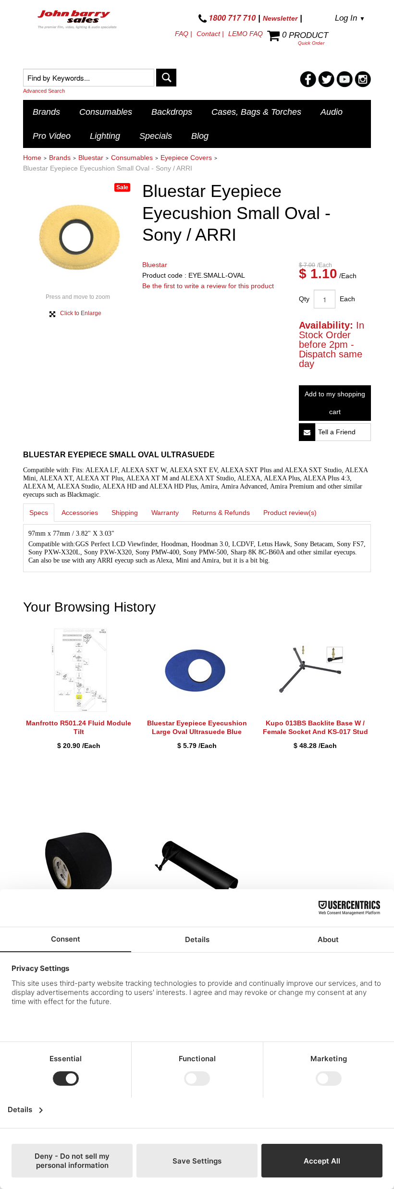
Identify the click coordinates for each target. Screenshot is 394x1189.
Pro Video (52, 136)
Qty (304, 299)
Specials (155, 136)
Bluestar (90, 157)
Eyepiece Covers (186, 157)
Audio (331, 112)
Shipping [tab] (124, 512)
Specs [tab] (38, 512)
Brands (46, 112)
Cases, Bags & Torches (256, 112)
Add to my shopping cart (335, 403)
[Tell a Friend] (307, 432)
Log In (350, 18)
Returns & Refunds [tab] (221, 512)
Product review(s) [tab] (290, 512)
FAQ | (183, 33)
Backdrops (171, 112)
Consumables (105, 112)
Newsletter (280, 18)
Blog (200, 136)
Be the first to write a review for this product (208, 286)
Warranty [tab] (165, 512)
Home (32, 157)
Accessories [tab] (80, 512)
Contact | (210, 33)
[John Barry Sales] (78, 20)
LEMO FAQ (245, 33)
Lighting (105, 136)
